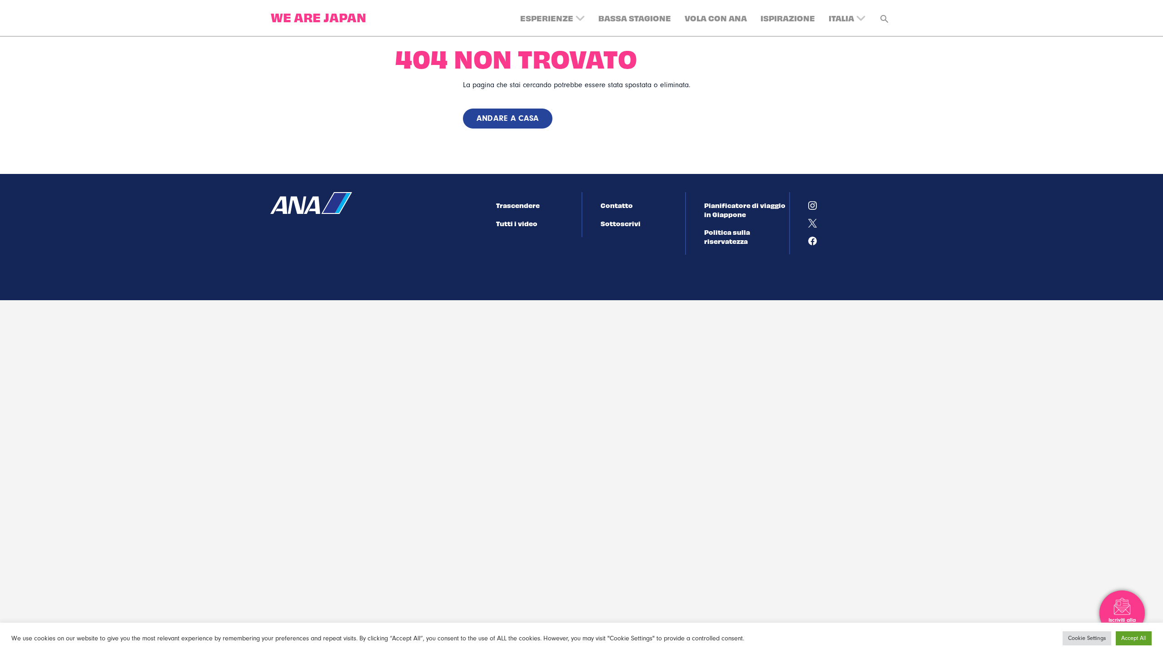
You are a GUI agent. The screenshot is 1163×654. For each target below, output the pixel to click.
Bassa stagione (634, 18)
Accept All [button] (1133, 638)
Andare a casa (508, 118)
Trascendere (518, 205)
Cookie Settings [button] (1087, 638)
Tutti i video (516, 223)
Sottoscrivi (621, 223)
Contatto (617, 205)
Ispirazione (787, 18)
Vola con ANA (716, 18)
